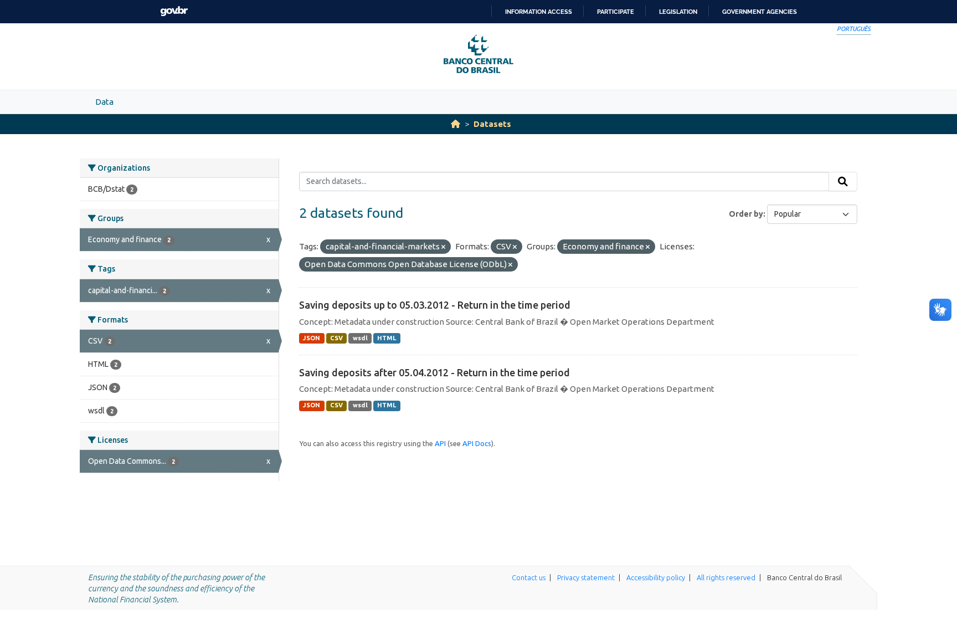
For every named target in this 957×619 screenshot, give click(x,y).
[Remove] (443, 247)
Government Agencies (759, 12)
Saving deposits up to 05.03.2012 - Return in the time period (434, 304)
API (440, 443)
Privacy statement (586, 577)
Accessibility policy (655, 577)
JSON (311, 338)
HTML (386, 338)
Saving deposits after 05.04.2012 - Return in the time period (434, 372)
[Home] (455, 124)
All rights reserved (726, 577)
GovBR (174, 11)
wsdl (360, 338)
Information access (538, 12)
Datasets (492, 124)
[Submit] (843, 182)
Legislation (678, 12)
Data (104, 101)
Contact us (529, 577)
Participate (615, 12)
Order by (746, 213)
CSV (336, 338)
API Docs (476, 443)
